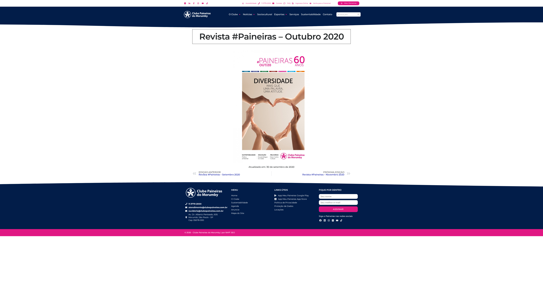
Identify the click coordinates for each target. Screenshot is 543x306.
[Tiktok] (341, 220)
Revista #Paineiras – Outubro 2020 (271, 36)
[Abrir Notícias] (254, 14)
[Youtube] (337, 220)
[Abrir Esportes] (286, 14)
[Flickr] (332, 220)
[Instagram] (328, 220)
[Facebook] (320, 220)
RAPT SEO (230, 232)
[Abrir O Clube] (240, 14)
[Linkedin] (324, 220)
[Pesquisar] (358, 14)
